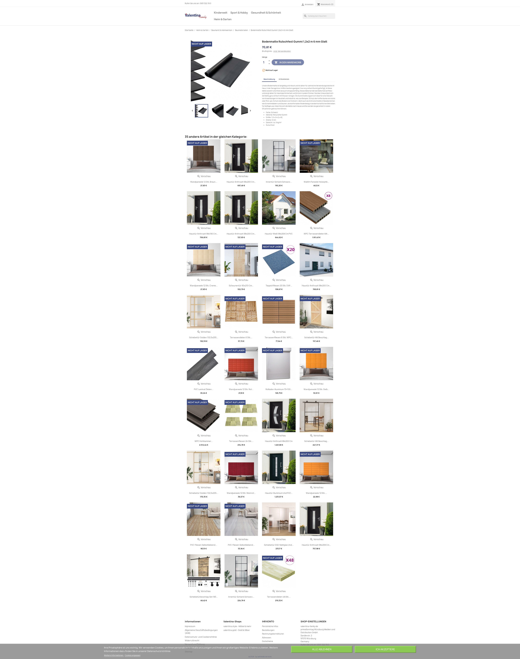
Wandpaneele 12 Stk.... (316, 493)
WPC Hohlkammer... (204, 441)
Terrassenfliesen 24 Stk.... (241, 441)
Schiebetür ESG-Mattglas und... (278, 545)
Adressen (266, 637)
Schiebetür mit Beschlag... (316, 337)
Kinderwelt (220, 12)
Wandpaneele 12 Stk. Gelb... (316, 389)
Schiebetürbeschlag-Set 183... (204, 596)
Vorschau (204, 176)
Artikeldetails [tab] (284, 79)
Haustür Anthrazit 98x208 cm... (316, 545)
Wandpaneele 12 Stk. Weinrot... (241, 493)
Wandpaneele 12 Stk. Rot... (241, 389)
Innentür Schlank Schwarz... (279, 182)
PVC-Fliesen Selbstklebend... (203, 545)
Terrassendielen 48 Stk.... (279, 596)
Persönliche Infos (270, 626)
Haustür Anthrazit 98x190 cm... (203, 233)
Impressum (190, 626)
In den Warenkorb (287, 62)
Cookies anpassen (132, 655)
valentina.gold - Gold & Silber (236, 630)
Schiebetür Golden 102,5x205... (203, 337)
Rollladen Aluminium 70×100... (279, 389)
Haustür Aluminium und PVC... (278, 493)
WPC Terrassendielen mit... (316, 233)
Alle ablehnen (321, 649)
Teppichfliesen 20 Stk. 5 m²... (279, 285)
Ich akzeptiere (385, 649)
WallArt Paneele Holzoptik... (316, 182)
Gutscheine (267, 641)
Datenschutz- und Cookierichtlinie (201, 637)
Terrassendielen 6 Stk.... (241, 337)
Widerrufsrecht (192, 640)
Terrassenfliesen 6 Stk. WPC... (279, 337)
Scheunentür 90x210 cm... (241, 285)
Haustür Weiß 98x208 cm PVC (279, 233)
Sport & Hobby (239, 12)
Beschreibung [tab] (269, 79)
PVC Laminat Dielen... (203, 389)
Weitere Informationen (114, 655)
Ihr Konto (268, 621)
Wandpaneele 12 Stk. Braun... (203, 182)
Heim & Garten (223, 19)
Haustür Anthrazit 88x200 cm (278, 441)
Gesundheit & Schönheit (266, 12)
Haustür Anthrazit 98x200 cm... (241, 182)
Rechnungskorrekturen (273, 633)
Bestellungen (268, 630)
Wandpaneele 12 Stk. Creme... (203, 285)
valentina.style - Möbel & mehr (237, 626)
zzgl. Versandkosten (282, 51)
